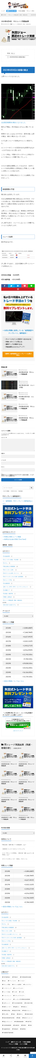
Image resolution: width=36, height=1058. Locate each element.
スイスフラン (28, 984)
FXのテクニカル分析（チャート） (12, 573)
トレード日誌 (7, 992)
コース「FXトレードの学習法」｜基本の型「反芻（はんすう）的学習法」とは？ (18, 853)
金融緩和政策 (7, 1029)
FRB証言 (16, 977)
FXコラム (6, 563)
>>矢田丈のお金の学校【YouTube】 (15, 539)
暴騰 (19, 1017)
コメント (4, 437)
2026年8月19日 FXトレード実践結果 (26, 800)
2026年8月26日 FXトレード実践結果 (9, 764)
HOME (4, 14)
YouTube (20, 491)
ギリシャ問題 (7, 984)
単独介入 (25, 1006)
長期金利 (16, 1029)
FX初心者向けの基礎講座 (10, 566)
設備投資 (17, 1025)
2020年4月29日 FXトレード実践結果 (27, 407)
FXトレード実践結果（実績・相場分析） (18, 15)
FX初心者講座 (21, 11)
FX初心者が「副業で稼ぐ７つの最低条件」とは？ (14, 844)
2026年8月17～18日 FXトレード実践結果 (9, 818)
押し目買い (6, 1014)
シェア (11, 1056)
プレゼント (18, 1056)
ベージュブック (7, 999)
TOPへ (32, 1056)
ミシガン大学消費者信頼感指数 (22, 999)
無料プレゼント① (11, 11)
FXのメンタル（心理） (9, 569)
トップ (3, 11)
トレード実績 (6, 491)
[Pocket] (24, 285)
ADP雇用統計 (7, 977)
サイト (3, 466)
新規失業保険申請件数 (9, 1017)
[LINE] (31, 285)
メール (3, 460)
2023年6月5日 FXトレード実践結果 (26, 373)
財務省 (24, 1025)
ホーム (3, 1056)
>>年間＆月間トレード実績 (12, 537)
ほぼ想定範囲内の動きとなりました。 (14, 122)
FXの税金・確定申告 (9, 593)
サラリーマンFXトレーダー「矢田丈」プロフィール (14, 859)
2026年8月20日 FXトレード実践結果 (9, 800)
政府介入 (20, 1014)
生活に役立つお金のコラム (11, 604)
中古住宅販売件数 (18, 1003)
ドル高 (22, 992)
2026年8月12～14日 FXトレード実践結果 (26, 818)
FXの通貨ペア (7, 590)
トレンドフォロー (19, 988)
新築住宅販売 (29, 1014)
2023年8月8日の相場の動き (16, 57)
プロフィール (14, 491)
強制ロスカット (27, 1010)
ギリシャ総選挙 (17, 984)
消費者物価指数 (19, 1021)
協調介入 (17, 1006)
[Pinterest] (18, 289)
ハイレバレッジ (7, 995)
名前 (3, 453)
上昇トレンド (7, 1003)
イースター (22, 980)
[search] (31, 487)
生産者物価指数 (7, 1025)
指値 (14, 1014)
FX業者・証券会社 (8, 597)
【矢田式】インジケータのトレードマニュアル (13, 849)
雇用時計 (24, 1029)
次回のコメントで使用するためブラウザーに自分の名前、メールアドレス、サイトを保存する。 (17, 475)
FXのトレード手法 (8, 580)
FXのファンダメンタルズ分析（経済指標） (14, 576)
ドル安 (15, 992)
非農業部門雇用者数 (8, 1032)
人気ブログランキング (18, 730)
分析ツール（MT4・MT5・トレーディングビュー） (17, 586)
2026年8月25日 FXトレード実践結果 (26, 764)
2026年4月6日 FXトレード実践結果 (26, 419)
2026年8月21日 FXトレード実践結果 (26, 782)
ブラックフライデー (20, 995)
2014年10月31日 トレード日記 (26, 398)
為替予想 (29, 1021)
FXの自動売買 (7, 583)
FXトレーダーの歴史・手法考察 (12, 559)
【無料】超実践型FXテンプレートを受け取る (18, 354)
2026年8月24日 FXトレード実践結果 (9, 782)
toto (5, 980)
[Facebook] (4, 285)
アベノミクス (12, 980)
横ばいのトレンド (8, 1021)
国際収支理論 (7, 1010)
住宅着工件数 (29, 1003)
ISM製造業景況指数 (26, 977)
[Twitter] (11, 285)
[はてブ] (18, 285)
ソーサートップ (7, 988)
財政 (31, 1025)
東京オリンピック (28, 1017)
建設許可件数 (17, 1010)
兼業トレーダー (7, 1006)
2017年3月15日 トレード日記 (26, 386)
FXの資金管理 (7, 556)
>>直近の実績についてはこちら (13, 681)
